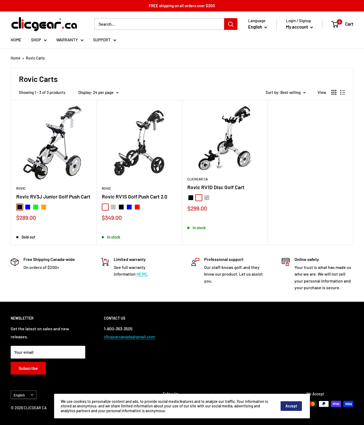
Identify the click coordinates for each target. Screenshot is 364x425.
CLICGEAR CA (197, 179)
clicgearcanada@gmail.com (129, 336)
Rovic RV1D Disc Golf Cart (215, 187)
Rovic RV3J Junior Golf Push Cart (53, 196)
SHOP (36, 39)
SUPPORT (102, 39)
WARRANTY (67, 39)
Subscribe (28, 368)
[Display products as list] (342, 92)
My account (297, 26)
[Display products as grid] (333, 92)
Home (16, 58)
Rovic (21, 188)
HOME (16, 39)
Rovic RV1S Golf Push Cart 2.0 (134, 196)
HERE (141, 273)
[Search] (230, 24)
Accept (291, 406)
